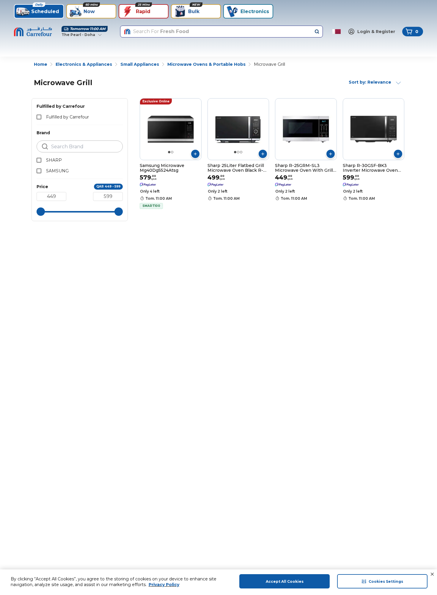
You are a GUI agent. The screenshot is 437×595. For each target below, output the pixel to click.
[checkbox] (39, 117)
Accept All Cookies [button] (285, 581)
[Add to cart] (195, 154)
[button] (432, 574)
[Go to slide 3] (241, 152)
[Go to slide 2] (172, 152)
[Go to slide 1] (169, 152)
